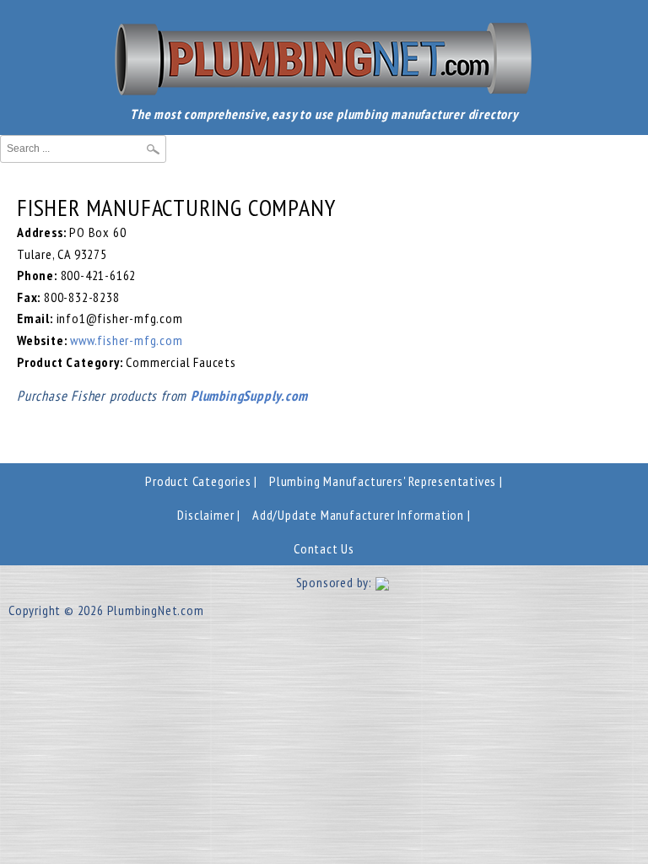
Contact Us (324, 548)
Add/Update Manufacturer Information (358, 514)
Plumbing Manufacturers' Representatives (382, 480)
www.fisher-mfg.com (126, 340)
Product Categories (198, 480)
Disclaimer (205, 514)
